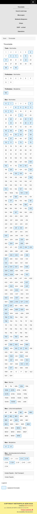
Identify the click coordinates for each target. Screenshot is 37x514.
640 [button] (16, 290)
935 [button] (26, 356)
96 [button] (26, 154)
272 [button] (16, 247)
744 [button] (31, 329)
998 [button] (6, 372)
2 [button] (10, 52)
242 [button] (21, 232)
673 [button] (6, 305)
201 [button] (6, 216)
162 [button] (17, 193)
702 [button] (11, 317)
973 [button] (27, 364)
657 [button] (16, 298)
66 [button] (21, 138)
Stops (21, 23)
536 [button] (26, 263)
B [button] (10, 78)
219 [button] (27, 220)
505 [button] (21, 259)
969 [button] (16, 364)
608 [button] (11, 274)
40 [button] (11, 127)
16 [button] (30, 56)
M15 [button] (26, 416)
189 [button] (11, 208)
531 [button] (21, 263)
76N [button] (26, 386)
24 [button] (30, 60)
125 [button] (26, 169)
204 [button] (21, 216)
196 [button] (11, 212)
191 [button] (21, 208)
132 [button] (30, 173)
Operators (21, 31)
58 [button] (31, 134)
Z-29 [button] (12, 462)
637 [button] (27, 286)
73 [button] (20, 142)
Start (4, 38)
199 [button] (25, 212)
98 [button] (6, 158)
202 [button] (11, 216)
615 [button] (11, 278)
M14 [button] (21, 416)
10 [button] (25, 107)
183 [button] (11, 204)
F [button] (30, 78)
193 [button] (30, 208)
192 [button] (26, 208)
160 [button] (6, 193)
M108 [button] (6, 436)
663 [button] (27, 298)
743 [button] (26, 329)
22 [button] (21, 60)
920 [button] (6, 352)
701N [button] (25, 394)
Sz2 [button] (31, 372)
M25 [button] (22, 424)
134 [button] (11, 177)
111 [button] (11, 166)
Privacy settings (26, 510)
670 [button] (16, 302)
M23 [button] (11, 424)
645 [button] (6, 294)
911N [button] (19, 402)
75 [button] (30, 142)
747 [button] (16, 333)
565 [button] (21, 267)
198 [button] (21, 212)
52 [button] (11, 134)
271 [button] (11, 247)
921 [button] (11, 352)
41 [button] (11, 67)
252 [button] (27, 235)
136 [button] (21, 177)
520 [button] (11, 263)
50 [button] (31, 131)
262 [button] (6, 243)
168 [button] (16, 197)
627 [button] (26, 282)
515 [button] (6, 263)
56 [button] (21, 134)
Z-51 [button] (29, 462)
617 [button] (21, 278)
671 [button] (22, 302)
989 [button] (21, 368)
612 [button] (27, 274)
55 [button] (16, 134)
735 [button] (26, 325)
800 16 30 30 (28, 505)
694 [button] (11, 313)
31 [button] (6, 123)
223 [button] (16, 224)
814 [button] (26, 340)
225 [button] (26, 224)
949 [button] (16, 360)
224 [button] (21, 224)
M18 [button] (16, 420)
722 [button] (11, 325)
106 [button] (16, 162)
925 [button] (26, 352)
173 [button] (26, 197)
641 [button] (22, 290)
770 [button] (11, 337)
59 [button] (6, 138)
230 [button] (11, 228)
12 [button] (6, 111)
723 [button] (16, 325)
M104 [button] (6, 432)
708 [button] (6, 321)
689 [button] (16, 309)
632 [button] (11, 286)
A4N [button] (24, 402)
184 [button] (16, 204)
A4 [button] (11, 372)
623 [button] (11, 282)
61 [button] (11, 138)
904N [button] (7, 402)
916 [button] (31, 348)
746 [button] (11, 333)
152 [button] (26, 185)
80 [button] (21, 146)
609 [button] (16, 274)
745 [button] (6, 333)
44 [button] (31, 127)
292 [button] (11, 255)
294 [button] (16, 255)
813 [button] (22, 340)
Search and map (21, 11)
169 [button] (21, 197)
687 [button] (6, 309)
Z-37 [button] (17, 462)
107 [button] (21, 162)
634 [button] (16, 286)
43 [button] (26, 127)
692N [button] (19, 394)
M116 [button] (18, 436)
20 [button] (11, 60)
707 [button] (26, 317)
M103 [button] (24, 428)
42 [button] (21, 127)
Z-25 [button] (6, 462)
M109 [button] (12, 436)
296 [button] (27, 255)
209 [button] (21, 220)
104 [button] (6, 162)
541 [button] (6, 267)
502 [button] (16, 259)
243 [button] (26, 232)
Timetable (21, 7)
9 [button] (10, 56)
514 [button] (27, 259)
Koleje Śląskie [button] (9, 477)
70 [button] (6, 142)
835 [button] (16, 344)
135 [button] (16, 177)
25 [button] (6, 119)
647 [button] (16, 294)
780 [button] (16, 337)
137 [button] (26, 177)
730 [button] (21, 325)
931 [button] (16, 356)
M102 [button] (18, 428)
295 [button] (21, 255)
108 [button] (25, 162)
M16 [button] (6, 420)
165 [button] (26, 193)
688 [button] (11, 309)
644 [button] (26, 290)
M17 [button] (11, 420)
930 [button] (11, 356)
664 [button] (6, 302)
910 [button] (16, 348)
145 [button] (21, 181)
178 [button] (16, 201)
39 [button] (6, 127)
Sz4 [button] (11, 375)
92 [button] (11, 154)
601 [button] (16, 270)
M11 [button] (6, 416)
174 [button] (31, 197)
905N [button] (13, 402)
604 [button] (27, 270)
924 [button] (21, 352)
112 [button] (16, 166)
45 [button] (6, 131)
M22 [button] (6, 424)
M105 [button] (12, 432)
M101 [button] (12, 428)
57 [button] (26, 134)
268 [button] (21, 243)
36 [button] (30, 64)
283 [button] (11, 251)
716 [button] (21, 321)
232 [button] (21, 228)
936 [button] (6, 360)
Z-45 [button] (23, 462)
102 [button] (26, 158)
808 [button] (16, 340)
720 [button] (31, 321)
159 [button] (30, 189)
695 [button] (16, 313)
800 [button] (26, 337)
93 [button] (16, 154)
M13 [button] (16, 416)
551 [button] (16, 267)
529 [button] (16, 263)
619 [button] (25, 278)
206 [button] (6, 220)
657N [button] (6, 394)
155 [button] (11, 189)
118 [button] (6, 169)
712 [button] (16, 321)
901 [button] (11, 348)
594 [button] (6, 270)
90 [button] (31, 150)
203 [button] (16, 216)
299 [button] (11, 259)
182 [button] (6, 204)
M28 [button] (28, 424)
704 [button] (16, 317)
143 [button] (16, 181)
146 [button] (25, 181)
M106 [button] (19, 432)
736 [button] (31, 325)
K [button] (16, 372)
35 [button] (21, 123)
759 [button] (6, 337)
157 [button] (21, 189)
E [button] (25, 78)
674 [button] (11, 305)
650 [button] (22, 294)
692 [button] (27, 309)
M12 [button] (11, 416)
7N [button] (11, 386)
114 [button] (21, 166)
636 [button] (21, 286)
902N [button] (19, 398)
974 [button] (6, 368)
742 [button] (21, 329)
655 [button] (6, 298)
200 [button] (30, 212)
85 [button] (6, 150)
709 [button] (11, 321)
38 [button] (6, 67)
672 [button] (26, 302)
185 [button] (21, 204)
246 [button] (11, 235)
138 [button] (30, 177)
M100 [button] (6, 428)
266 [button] (16, 243)
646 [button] (11, 294)
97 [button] (30, 154)
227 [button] (6, 228)
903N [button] (26, 398)
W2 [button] (6, 93)
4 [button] (20, 52)
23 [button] (26, 60)
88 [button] (21, 150)
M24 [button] (17, 424)
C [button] (15, 78)
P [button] (21, 372)
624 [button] (16, 282)
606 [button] (6, 274)
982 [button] (16, 368)
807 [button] (11, 340)
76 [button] (6, 146)
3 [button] (15, 52)
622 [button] (6, 282)
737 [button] (6, 329)
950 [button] (21, 360)
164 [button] (21, 193)
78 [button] (11, 146)
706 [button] (21, 317)
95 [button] (21, 154)
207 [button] (11, 220)
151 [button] (21, 185)
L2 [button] (11, 446)
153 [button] (30, 185)
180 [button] (25, 201)
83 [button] (30, 146)
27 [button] (11, 64)
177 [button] (11, 201)
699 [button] (27, 313)
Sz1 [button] (26, 372)
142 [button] (11, 181)
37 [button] (30, 123)
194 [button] (6, 212)
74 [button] (25, 142)
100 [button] (16, 158)
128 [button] (11, 173)
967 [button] (11, 364)
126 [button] (30, 169)
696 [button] (22, 313)
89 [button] (26, 150)
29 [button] (26, 119)
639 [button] (11, 290)
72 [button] (16, 142)
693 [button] (6, 313)
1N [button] (6, 386)
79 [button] (16, 146)
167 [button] (11, 197)
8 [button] (15, 107)
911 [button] (21, 348)
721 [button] (6, 325)
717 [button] (26, 321)
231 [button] (16, 228)
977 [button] (11, 368)
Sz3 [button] (6, 375)
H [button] (10, 82)
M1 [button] (11, 412)
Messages (21, 15)
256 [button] (16, 239)
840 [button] (21, 344)
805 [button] (6, 340)
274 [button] (26, 247)
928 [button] (6, 356)
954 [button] (27, 360)
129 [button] (16, 173)
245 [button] (6, 235)
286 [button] (16, 251)
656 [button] (11, 298)
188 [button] (6, 208)
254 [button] (6, 239)
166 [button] (6, 197)
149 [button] (11, 185)
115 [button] (26, 166)
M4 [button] (26, 412)
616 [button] (16, 278)
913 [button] (26, 348)
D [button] (20, 78)
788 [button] (21, 337)
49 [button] (26, 131)
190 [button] (16, 208)
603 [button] (21, 270)
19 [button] (6, 115)
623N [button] (24, 390)
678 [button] (21, 305)
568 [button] (26, 267)
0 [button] (5, 103)
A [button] (5, 78)
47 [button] (16, 131)
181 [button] (31, 201)
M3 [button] (21, 412)
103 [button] (30, 158)
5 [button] (25, 52)
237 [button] (16, 232)
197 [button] (16, 212)
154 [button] (6, 189)
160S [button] (11, 193)
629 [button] (6, 286)
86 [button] (11, 150)
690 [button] (22, 309)
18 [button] (30, 111)
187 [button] (30, 204)
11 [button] (15, 56)
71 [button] (11, 142)
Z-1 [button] (12, 458)
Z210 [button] (6, 458)
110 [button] (6, 166)
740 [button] (16, 329)
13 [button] (20, 56)
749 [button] (26, 333)
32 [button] (11, 123)
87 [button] (16, 150)
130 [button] (21, 173)
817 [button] (6, 344)
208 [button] (16, 220)
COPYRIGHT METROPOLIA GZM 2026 (18, 503)
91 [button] (6, 154)
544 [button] (11, 267)
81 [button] (25, 146)
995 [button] (26, 368)
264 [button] (11, 243)
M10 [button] (30, 412)
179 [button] (21, 201)
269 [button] (27, 243)
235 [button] (6, 232)
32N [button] (21, 386)
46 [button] (16, 67)
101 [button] (21, 158)
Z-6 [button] (21, 458)
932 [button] (21, 356)
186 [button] (25, 204)
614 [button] (6, 278)
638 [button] (6, 290)
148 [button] (6, 185)
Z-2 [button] (17, 458)
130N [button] (6, 390)
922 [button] (16, 352)
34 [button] (26, 64)
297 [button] (6, 259)
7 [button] (10, 107)
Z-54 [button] (6, 466)
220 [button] (6, 224)
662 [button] (22, 298)
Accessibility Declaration (25, 512)
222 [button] (11, 224)
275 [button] (30, 247)
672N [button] (13, 394)
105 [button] (11, 162)
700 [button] (6, 317)
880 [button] (26, 344)
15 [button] (25, 56)
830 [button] (11, 344)
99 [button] (11, 158)
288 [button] (26, 251)
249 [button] (16, 235)
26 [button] (6, 64)
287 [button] (21, 251)
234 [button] (26, 228)
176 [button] (6, 201)
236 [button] (11, 232)
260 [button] (27, 239)
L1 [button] (6, 446)
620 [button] (30, 278)
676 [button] (16, 305)
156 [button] (16, 189)
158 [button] (25, 189)
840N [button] (13, 398)
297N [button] (12, 390)
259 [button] (21, 239)
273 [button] (21, 247)
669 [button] (11, 302)
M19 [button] (21, 420)
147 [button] (30, 181)
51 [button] (6, 134)
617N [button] (18, 390)
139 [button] (6, 181)
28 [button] (16, 64)
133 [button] (6, 177)
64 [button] (16, 138)
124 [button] (21, 169)
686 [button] (26, 305)
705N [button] (6, 398)
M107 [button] (25, 432)
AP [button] (6, 412)
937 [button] (11, 360)
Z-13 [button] (26, 458)
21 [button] (15, 60)
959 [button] (6, 364)
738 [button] (11, 329)
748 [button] (21, 333)
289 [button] (6, 255)
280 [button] (6, 251)
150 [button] (16, 185)
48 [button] (21, 131)
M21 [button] (26, 420)
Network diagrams (21, 19)
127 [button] (6, 173)
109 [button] (30, 162)
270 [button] (6, 247)
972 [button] (22, 364)
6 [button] (30, 52)
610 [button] (22, 274)
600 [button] (11, 270)
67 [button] (26, 138)
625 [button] (21, 282)
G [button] (5, 82)
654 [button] (27, 294)
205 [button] (26, 216)
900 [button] (6, 348)
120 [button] (11, 169)
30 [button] (21, 64)
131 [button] (26, 173)
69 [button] (31, 138)
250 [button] (21, 235)
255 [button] (11, 239)
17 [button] (6, 60)
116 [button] (31, 166)
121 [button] (16, 169)
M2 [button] (16, 412)
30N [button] (16, 386)
